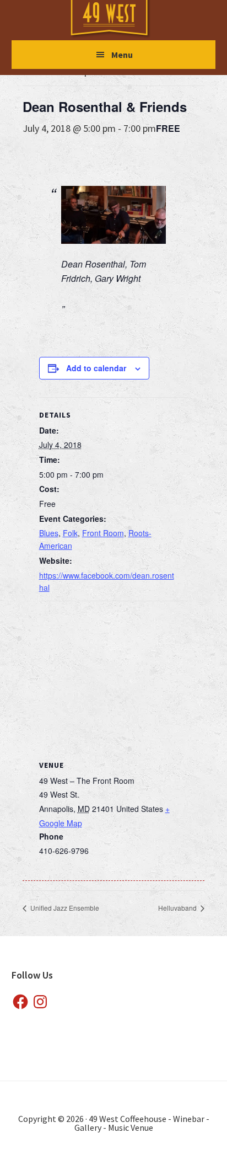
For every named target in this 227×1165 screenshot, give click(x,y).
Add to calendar (96, 367)
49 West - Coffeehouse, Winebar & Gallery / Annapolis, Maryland (120, 19)
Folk (70, 532)
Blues (48, 532)
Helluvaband (178, 907)
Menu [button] (122, 54)
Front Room (103, 532)
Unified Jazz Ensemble (64, 907)
